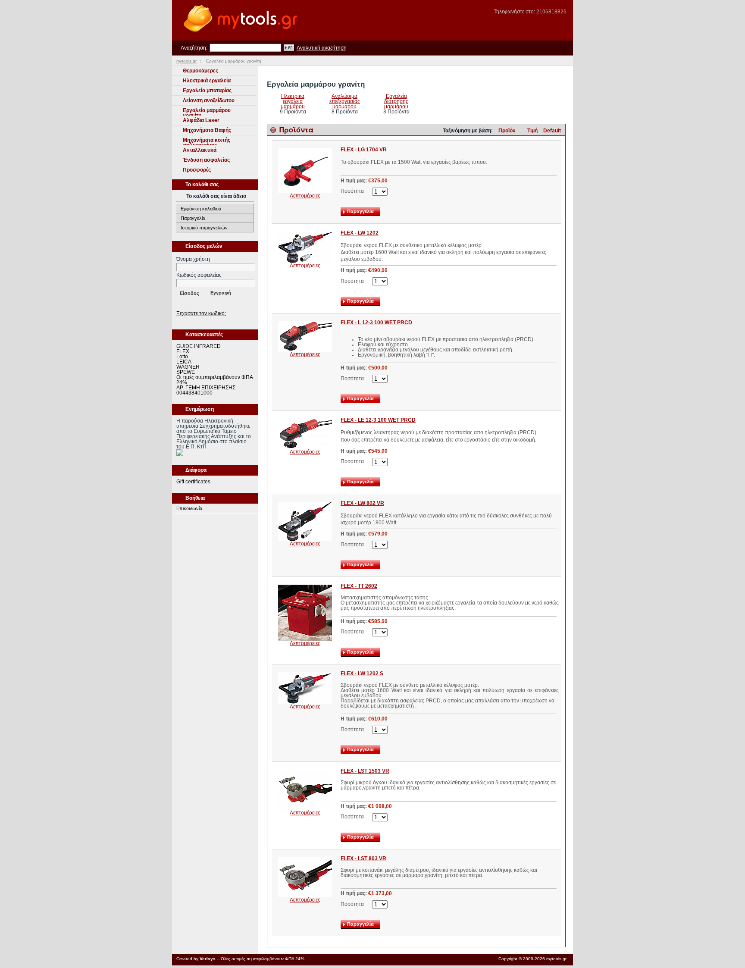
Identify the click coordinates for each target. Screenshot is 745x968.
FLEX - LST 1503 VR (365, 771)
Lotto (182, 356)
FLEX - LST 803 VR (363, 858)
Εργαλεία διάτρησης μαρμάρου (396, 101)
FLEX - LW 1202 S (362, 673)
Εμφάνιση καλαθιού (201, 208)
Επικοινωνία (189, 508)
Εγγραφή (220, 292)
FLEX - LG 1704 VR (364, 149)
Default (552, 130)
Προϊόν (507, 130)
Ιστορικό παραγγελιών (204, 227)
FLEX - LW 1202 (360, 232)
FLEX (182, 351)
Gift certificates (193, 481)
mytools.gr (186, 61)
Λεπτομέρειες (305, 195)
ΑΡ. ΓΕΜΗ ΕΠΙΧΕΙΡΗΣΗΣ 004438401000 (205, 390)
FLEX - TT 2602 (359, 586)
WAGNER (188, 367)
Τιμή (532, 130)
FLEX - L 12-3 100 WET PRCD (376, 322)
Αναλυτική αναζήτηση (322, 47)
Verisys (208, 958)
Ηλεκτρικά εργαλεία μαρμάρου (293, 101)
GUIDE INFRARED (198, 346)
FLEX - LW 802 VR (362, 503)
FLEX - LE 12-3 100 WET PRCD (378, 420)
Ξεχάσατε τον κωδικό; (201, 313)
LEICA (183, 361)
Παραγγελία (193, 218)
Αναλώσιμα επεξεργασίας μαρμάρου (344, 101)
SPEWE (185, 372)
